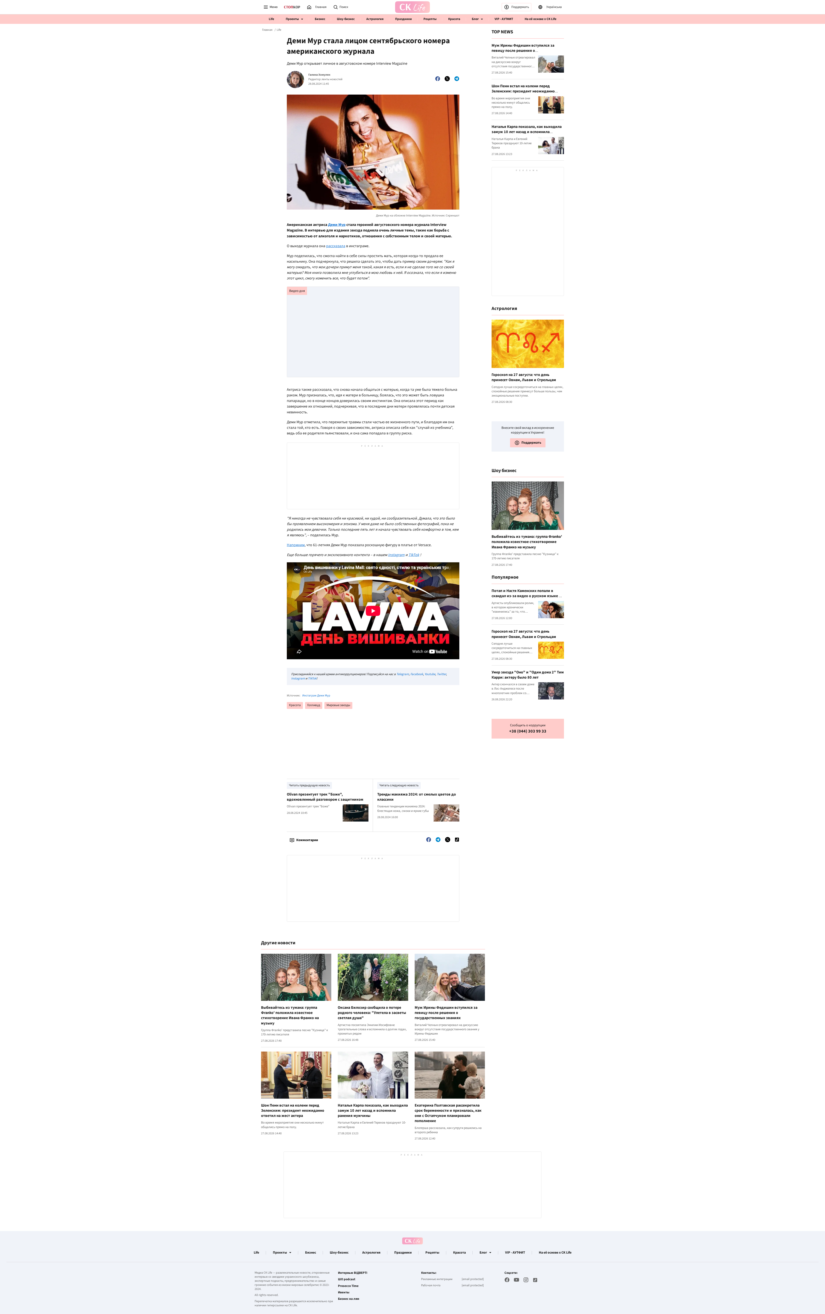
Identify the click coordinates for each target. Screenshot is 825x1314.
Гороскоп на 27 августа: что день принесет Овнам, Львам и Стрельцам (524, 377)
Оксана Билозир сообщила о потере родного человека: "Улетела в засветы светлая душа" (372, 1013)
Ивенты (343, 1292)
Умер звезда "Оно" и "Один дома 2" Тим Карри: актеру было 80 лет (528, 675)
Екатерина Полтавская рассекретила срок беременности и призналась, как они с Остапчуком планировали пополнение (448, 1113)
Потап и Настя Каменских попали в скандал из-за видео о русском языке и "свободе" (526, 596)
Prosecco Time (348, 1286)
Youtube (430, 674)
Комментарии (307, 840)
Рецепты (430, 19)
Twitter (441, 674)
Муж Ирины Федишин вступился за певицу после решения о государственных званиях (446, 1013)
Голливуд (313, 705)
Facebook (416, 674)
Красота (454, 19)
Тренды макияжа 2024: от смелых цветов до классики (416, 797)
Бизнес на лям (348, 1299)
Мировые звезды (338, 705)
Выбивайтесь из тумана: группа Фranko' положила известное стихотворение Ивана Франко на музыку (290, 1015)
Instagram (298, 678)
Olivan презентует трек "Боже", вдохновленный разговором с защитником (325, 797)
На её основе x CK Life (540, 19)
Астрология (374, 19)
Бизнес (320, 19)
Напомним (296, 545)
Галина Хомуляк (319, 75)
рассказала (335, 246)
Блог (475, 19)
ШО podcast (346, 1279)
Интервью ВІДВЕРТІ (352, 1273)
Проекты (292, 19)
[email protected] (473, 1279)
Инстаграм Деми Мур (316, 696)
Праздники (403, 19)
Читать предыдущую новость (309, 785)
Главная (267, 30)
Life (271, 19)
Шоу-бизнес (346, 19)
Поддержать (520, 7)
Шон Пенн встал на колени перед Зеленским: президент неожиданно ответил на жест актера (292, 1111)
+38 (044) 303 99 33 (527, 731)
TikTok (312, 678)
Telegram (402, 674)
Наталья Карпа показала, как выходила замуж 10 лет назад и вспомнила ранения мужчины (373, 1111)
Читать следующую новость (399, 785)
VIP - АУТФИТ (504, 19)
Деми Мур (336, 224)
